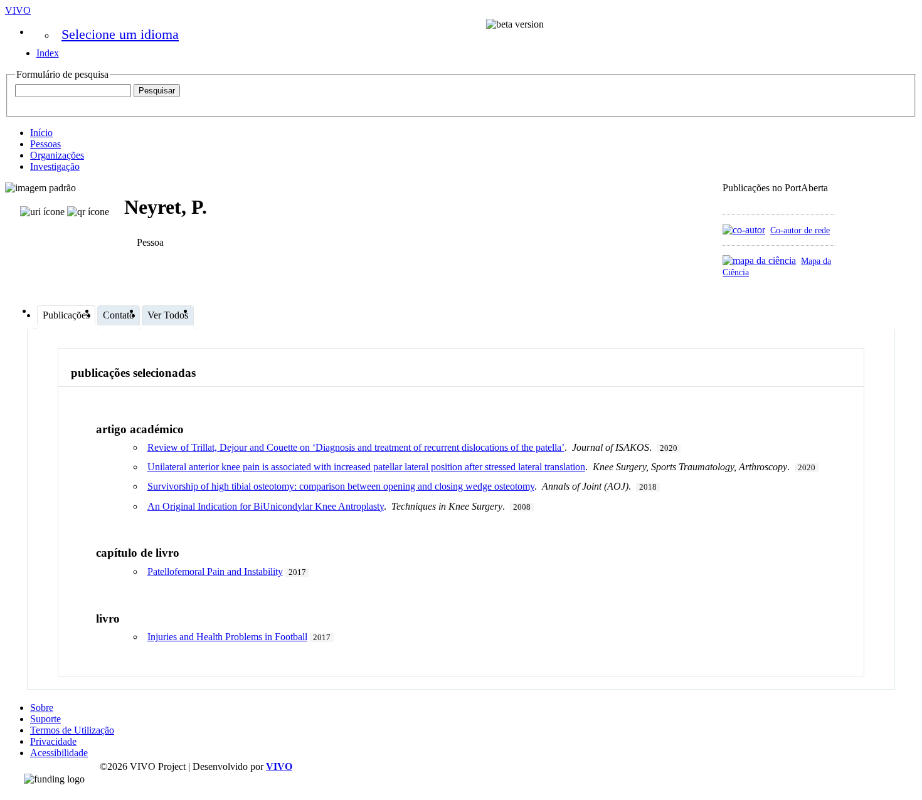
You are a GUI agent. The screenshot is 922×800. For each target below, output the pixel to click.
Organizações (57, 155)
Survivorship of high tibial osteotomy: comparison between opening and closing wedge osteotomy (340, 486)
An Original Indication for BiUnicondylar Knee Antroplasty (265, 506)
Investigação (55, 166)
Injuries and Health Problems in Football (227, 636)
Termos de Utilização (72, 730)
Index (47, 53)
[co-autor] (744, 229)
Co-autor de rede (800, 230)
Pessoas (45, 144)
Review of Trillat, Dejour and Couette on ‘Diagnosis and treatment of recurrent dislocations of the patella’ (355, 447)
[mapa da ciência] (759, 260)
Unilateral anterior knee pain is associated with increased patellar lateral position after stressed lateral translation (366, 466)
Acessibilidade (59, 752)
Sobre (41, 707)
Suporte (45, 718)
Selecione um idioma (120, 34)
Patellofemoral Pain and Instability (215, 571)
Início (41, 132)
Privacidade (53, 741)
